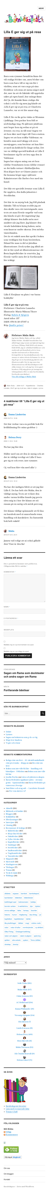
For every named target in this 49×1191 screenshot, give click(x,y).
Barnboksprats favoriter (16, 1106)
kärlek (28, 919)
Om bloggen (9, 1173)
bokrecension (23, 902)
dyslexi (37, 906)
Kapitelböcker (30, 385)
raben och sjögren (11, 936)
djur (31, 906)
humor (14, 914)
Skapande (10, 859)
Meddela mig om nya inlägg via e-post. (16, 651)
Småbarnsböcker (15, 850)
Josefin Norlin (12, 777)
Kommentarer (12, 1135)
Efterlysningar (12, 820)
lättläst (20, 923)
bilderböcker (28, 898)
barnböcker (9, 898)
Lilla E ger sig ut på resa (18, 388)
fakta (19, 910)
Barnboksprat (9, 1187)
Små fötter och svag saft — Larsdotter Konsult (25, 788)
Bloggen (9, 814)
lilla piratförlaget (10, 923)
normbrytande (28, 927)
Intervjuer (10, 822)
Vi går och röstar (13, 743)
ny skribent (39, 927)
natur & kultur (15, 927)
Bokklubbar (11, 817)
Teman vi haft (12, 1112)
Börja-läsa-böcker (15, 834)
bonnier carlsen (10, 906)
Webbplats (9, 630)
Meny (41, 8)
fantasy (26, 910)
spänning (37, 936)
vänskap (8, 944)
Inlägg (8, 1132)
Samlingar (12, 845)
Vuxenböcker (13, 856)
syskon (25, 940)
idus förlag (33, 914)
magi (27, 923)
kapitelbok (8, 919)
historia (7, 914)
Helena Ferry (15, 437)
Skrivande (10, 862)
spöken (7, 940)
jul (40, 914)
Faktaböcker (13, 836)
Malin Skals (11, 385)
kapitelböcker (19, 919)
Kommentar (10, 572)
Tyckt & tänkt (11, 873)
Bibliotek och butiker (14, 811)
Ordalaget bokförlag (23, 931)
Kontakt (7, 1179)
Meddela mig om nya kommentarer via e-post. (19, 645)
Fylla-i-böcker (14, 839)
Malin (11, 531)
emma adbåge (10, 910)
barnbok (24, 893)
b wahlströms (23, 906)
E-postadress (11, 618)
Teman (9, 870)
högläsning (23, 914)
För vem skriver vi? (17, 791)
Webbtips (10, 876)
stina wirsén (16, 940)
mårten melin (36, 923)
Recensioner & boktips (15, 828)
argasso (16, 893)
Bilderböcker (13, 831)
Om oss (7, 1168)
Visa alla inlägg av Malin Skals (24, 377)
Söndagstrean (11, 864)
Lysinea (9, 734)
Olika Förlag (9, 931)
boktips (33, 902)
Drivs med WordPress (25, 1187)
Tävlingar (10, 867)
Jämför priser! (16, 325)
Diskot (8, 732)
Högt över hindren (14, 740)
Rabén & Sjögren (20, 315)
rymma (41, 388)
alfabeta (7, 893)
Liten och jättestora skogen (33, 777)
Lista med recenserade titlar (17, 1109)
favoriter (34, 910)
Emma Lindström (17, 414)
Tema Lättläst (35, 940)
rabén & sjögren (32, 388)
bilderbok (18, 898)
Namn (7, 607)
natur (6, 927)
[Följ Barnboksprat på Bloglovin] (24, 1157)
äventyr (15, 944)
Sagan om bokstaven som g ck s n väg (21, 737)
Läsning (9, 825)
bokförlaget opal (10, 902)
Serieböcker (13, 848)
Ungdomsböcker (15, 853)
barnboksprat (34, 893)
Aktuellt (9, 808)
